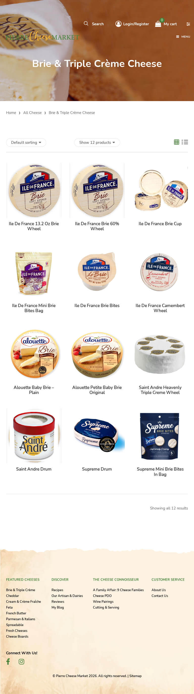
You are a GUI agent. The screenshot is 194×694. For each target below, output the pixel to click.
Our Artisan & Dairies (67, 596)
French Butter (16, 613)
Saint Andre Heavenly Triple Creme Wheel (160, 390)
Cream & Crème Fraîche (23, 601)
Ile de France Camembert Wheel (160, 308)
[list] (185, 143)
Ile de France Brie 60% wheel (97, 226)
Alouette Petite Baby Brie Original (97, 390)
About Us (159, 590)
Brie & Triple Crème (20, 590)
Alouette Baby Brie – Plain (34, 390)
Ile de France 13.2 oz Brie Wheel (34, 226)
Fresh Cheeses (16, 631)
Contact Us (160, 596)
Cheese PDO (102, 596)
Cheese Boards (17, 636)
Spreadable (14, 625)
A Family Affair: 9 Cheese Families (118, 590)
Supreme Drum (97, 469)
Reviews (58, 601)
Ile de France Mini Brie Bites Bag (34, 308)
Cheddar (12, 596)
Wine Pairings (103, 601)
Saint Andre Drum (34, 469)
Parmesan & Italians (20, 619)
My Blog (58, 607)
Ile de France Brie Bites (97, 306)
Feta (9, 607)
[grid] (176, 143)
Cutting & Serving (106, 607)
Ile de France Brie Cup (160, 224)
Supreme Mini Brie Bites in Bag (160, 471)
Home (11, 112)
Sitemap (135, 676)
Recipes (57, 590)
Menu (185, 37)
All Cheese (32, 112)
